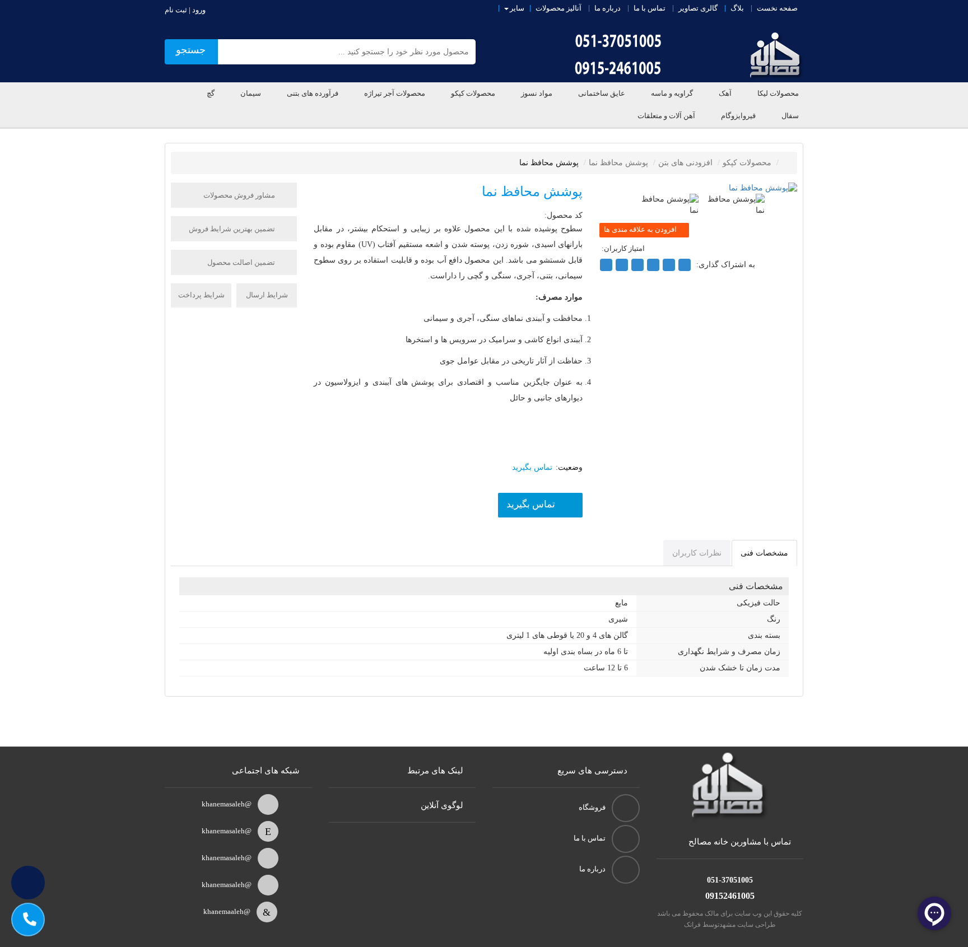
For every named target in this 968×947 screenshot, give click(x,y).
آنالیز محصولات (558, 8)
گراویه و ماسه (672, 93)
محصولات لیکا (778, 93)
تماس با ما (650, 8)
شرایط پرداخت (201, 295)
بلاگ (737, 8)
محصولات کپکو (473, 93)
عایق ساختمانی (601, 93)
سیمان (250, 93)
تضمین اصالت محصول (242, 262)
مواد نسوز (536, 93)
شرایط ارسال (267, 295)
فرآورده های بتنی (312, 93)
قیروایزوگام (738, 115)
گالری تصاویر (698, 8)
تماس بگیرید (530, 504)
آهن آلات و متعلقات (666, 115)
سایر (517, 8)
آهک (725, 93)
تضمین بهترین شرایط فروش (233, 229)
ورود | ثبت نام (185, 10)
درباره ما (607, 8)
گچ (211, 93)
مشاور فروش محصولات (240, 195)
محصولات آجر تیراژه (394, 93)
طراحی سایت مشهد (747, 925)
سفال (790, 115)
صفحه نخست (777, 8)
